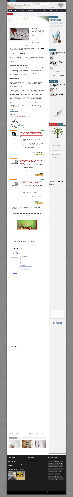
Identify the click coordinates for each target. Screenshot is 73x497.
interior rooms (50, 466)
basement (52, 461)
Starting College (52, 20)
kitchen (49, 468)
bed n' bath (57, 461)
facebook (36, 42)
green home (50, 471)
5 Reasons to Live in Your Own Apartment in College (23, 13)
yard (61, 476)
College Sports (45, 10)
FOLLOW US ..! (54, 311)
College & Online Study (34, 1)
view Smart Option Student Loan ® (57, 150)
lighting (59, 474)
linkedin (32, 42)
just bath (61, 461)
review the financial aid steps (56, 153)
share (19, 241)
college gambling (35, 433)
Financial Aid (41, 1)
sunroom (58, 468)
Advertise (54, 492)
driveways (61, 463)
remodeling (54, 476)
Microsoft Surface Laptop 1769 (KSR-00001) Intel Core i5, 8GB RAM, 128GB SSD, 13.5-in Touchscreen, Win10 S (31, 162)
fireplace (62, 468)
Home (8, 1)
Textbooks (51, 1)
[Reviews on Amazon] (15, 138)
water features (61, 479)
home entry (53, 468)
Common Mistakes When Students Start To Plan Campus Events (58, 62)
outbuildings (50, 479)
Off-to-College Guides (20, 1)
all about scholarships (55, 146)
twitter (34, 42)
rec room (49, 469)
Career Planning (30, 10)
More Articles (58, 71)
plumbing (49, 476)
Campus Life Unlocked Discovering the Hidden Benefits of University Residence (27, 449)
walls (58, 476)
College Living (16, 433)
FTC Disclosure (15, 427)
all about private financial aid (56, 145)
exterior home (56, 463)
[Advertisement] (27, 401)
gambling (30, 434)
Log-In (61, 492)
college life (41, 433)
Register (64, 492)
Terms (46, 492)
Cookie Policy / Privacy (41, 492)
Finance (51, 10)
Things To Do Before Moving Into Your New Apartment (51, 13)
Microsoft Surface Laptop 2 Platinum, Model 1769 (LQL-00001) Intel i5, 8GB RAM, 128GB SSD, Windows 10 (31, 183)
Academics (11, 10)
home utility (59, 469)
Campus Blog (13, 1)
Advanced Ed (27, 1)
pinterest (38, 42)
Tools (60, 1)
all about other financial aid (56, 148)
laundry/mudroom (51, 473)
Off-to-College (38, 10)
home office (56, 466)
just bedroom (50, 463)
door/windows (50, 474)
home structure (57, 473)
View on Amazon (39, 154)
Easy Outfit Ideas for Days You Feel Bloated (37, 13)
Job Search (46, 1)
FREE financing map (55, 157)
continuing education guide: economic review (18, 116)
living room (60, 466)
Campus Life (17, 10)
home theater (54, 469)
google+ (15, 112)
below (31, 240)
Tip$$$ (56, 10)
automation (55, 471)
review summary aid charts (56, 154)
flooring (55, 474)
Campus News (23, 10)
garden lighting (55, 479)
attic (49, 461)
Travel (56, 1)
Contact (58, 492)
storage (59, 471)
